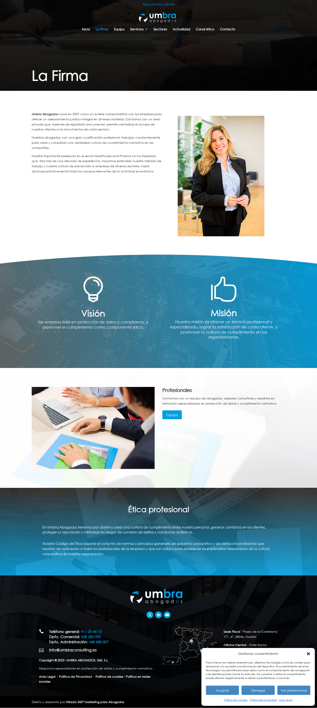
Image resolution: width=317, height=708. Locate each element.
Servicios (137, 29)
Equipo (119, 29)
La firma (102, 29)
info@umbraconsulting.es (73, 650)
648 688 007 (98, 642)
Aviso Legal (47, 676)
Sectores (160, 29)
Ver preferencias (294, 690)
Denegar (258, 690)
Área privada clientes (158, 4)
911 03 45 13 (91, 631)
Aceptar (222, 690)
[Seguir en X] (149, 614)
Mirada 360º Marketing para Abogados (95, 702)
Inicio (86, 29)
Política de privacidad (263, 700)
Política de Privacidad (75, 676)
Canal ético (205, 29)
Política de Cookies (236, 700)
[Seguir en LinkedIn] (158, 614)
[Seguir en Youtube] (167, 614)
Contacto (227, 29)
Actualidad (181, 29)
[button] (308, 654)
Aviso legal (285, 700)
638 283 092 (91, 636)
